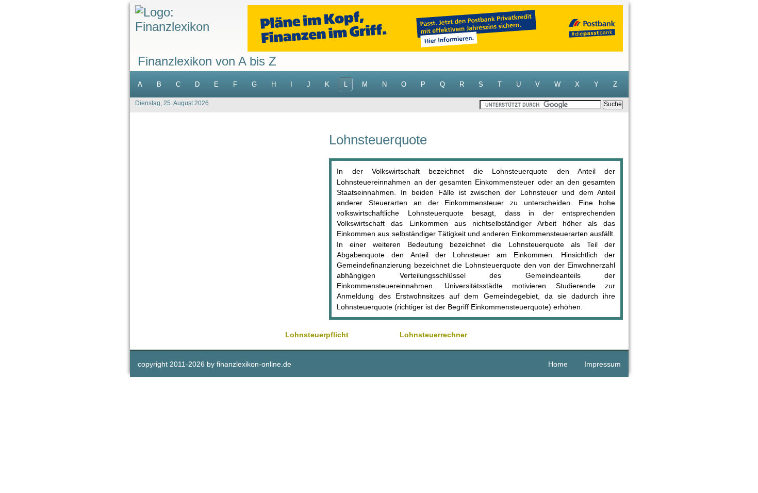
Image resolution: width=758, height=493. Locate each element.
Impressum (602, 364)
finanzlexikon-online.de (254, 364)
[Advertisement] (229, 205)
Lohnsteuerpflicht (317, 335)
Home (558, 364)
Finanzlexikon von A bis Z (207, 61)
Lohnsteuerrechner (433, 335)
